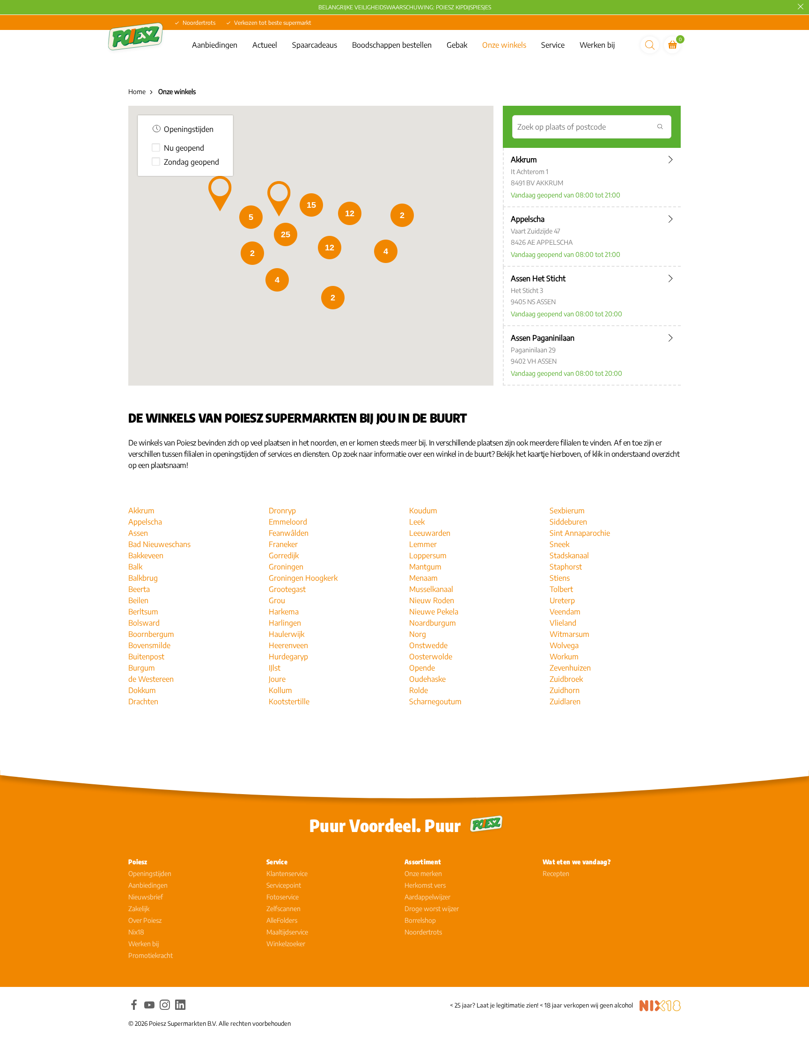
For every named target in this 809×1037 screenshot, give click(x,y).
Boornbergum (151, 634)
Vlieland (563, 623)
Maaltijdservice (287, 932)
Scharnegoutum (435, 701)
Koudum (423, 510)
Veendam (565, 611)
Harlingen (285, 623)
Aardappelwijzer (427, 897)
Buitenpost (146, 656)
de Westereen (151, 679)
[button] (279, 199)
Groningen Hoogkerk (303, 578)
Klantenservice (287, 873)
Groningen (286, 566)
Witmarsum (569, 634)
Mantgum (425, 566)
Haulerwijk (286, 634)
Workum (564, 656)
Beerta (139, 589)
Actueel (264, 45)
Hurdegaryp (288, 656)
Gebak (457, 45)
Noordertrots (423, 932)
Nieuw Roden (431, 600)
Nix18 (136, 932)
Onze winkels (504, 45)
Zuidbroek (566, 679)
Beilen (138, 600)
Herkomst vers (425, 885)
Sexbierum (567, 510)
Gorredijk (284, 555)
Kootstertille (289, 701)
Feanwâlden (289, 533)
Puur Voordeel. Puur (385, 825)
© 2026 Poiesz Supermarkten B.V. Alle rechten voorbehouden (209, 1023)
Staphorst (566, 566)
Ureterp (562, 600)
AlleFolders (281, 920)
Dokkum (142, 690)
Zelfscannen (283, 909)
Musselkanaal (431, 589)
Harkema (284, 611)
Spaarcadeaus (314, 45)
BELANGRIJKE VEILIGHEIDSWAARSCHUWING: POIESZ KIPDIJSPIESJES (404, 7)
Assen (138, 533)
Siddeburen (568, 521)
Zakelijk (138, 909)
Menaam (423, 578)
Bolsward (144, 623)
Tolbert (561, 589)
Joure (277, 679)
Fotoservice (282, 897)
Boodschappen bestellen (392, 45)
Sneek (559, 544)
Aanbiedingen (214, 45)
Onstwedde (428, 645)
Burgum (141, 667)
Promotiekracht (150, 955)
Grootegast (287, 589)
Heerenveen (288, 645)
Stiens (560, 578)
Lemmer (423, 544)
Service (553, 45)
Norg (417, 634)
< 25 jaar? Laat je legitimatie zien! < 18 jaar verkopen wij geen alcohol (541, 1005)
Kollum (280, 690)
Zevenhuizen (570, 667)
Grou (277, 600)
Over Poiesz (145, 920)
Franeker (283, 544)
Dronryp (282, 510)
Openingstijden (149, 873)
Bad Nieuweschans (159, 544)
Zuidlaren (565, 701)
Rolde (418, 690)
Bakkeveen (145, 555)
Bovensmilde (149, 645)
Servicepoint (283, 885)
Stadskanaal (569, 555)
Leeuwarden (429, 533)
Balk (135, 566)
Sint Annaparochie (580, 533)
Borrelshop (420, 920)
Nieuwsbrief (145, 897)
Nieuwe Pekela (433, 611)
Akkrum (141, 510)
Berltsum (143, 611)
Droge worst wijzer (431, 909)
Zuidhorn (565, 690)
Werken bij (597, 45)
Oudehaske (427, 679)
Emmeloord (288, 521)
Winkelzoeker (285, 944)
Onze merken (423, 873)
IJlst (274, 667)
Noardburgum (432, 623)
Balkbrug (143, 578)
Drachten (143, 701)
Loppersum (428, 555)
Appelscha (145, 521)
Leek (417, 521)
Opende (422, 667)
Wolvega (564, 645)
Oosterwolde (430, 656)
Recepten (556, 873)
